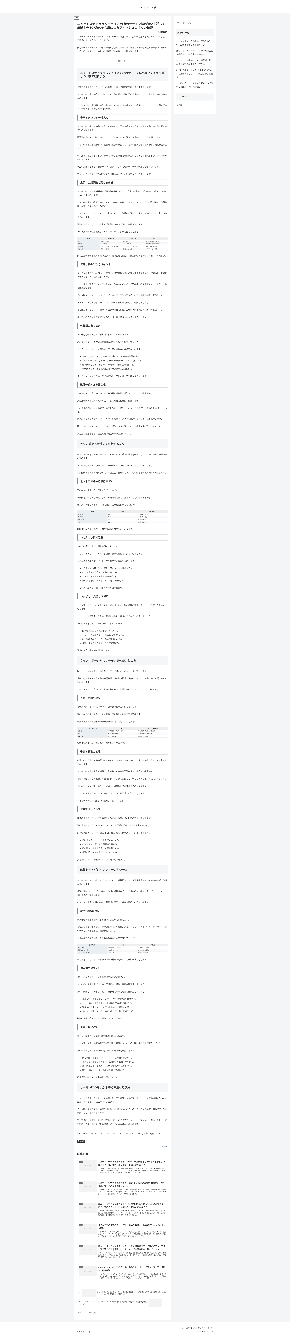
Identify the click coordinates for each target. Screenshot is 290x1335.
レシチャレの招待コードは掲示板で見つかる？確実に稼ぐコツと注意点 (194, 62)
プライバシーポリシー (206, 1328)
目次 (120, 61)
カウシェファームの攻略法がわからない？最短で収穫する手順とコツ (193, 43)
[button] (211, 22)
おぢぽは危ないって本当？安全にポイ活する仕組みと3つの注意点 (194, 85)
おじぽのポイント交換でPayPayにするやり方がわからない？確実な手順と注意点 (194, 73)
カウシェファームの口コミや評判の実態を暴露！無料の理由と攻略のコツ (194, 53)
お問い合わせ (191, 1328)
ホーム (181, 1328)
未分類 (82, 1141)
